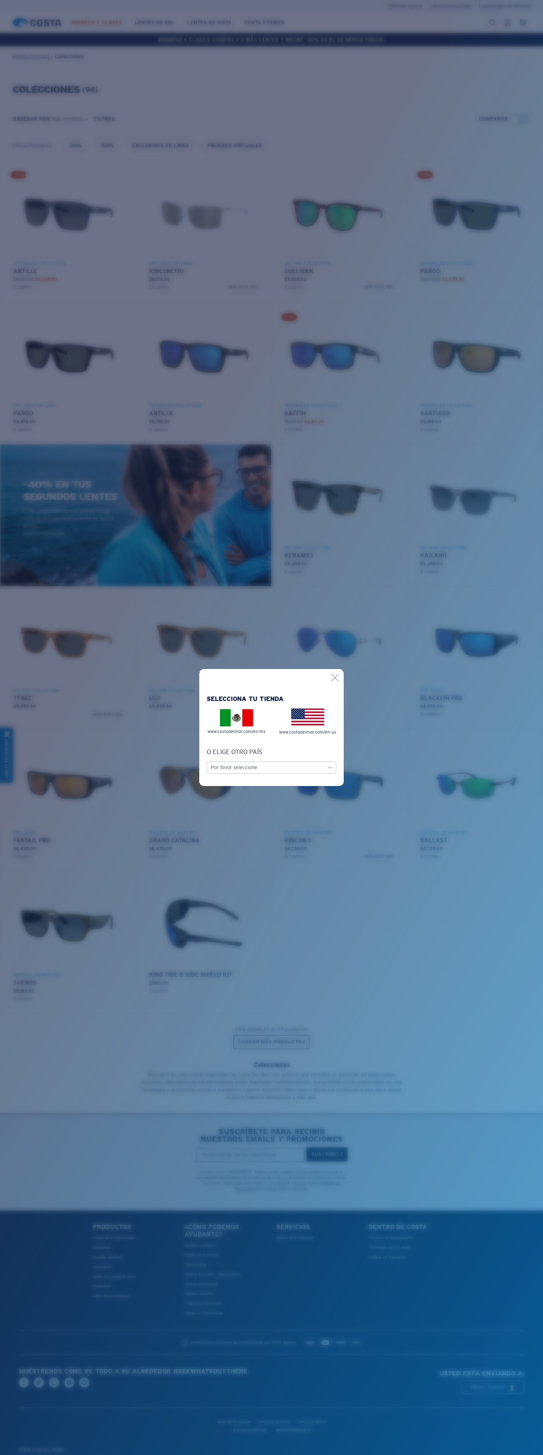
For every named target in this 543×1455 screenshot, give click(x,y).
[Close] (335, 678)
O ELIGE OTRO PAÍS (234, 751)
